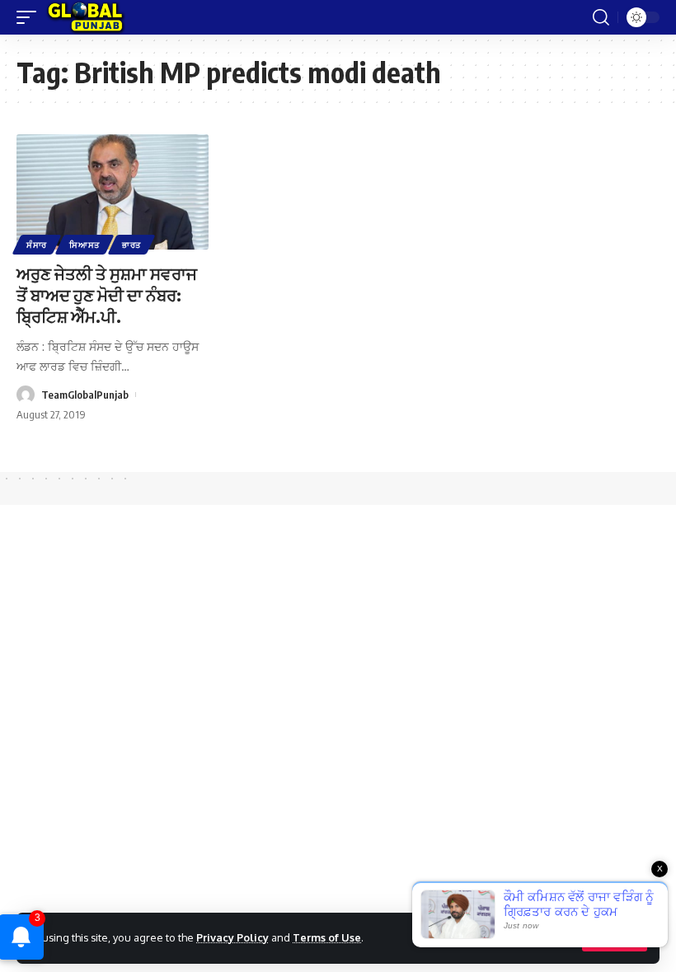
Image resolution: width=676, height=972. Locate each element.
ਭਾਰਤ (131, 245)
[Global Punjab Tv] (85, 17)
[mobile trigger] (30, 17)
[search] (601, 17)
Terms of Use (327, 937)
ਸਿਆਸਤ (84, 245)
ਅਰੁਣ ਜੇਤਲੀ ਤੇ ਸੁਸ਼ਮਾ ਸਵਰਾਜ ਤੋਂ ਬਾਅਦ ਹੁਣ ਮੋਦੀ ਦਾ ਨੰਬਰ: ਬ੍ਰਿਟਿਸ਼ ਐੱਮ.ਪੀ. (106, 294)
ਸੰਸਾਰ (36, 245)
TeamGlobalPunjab (85, 394)
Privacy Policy (232, 937)
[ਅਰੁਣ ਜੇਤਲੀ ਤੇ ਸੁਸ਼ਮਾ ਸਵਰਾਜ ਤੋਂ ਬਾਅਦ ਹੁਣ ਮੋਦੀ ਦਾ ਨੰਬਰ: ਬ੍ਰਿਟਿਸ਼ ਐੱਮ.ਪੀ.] (112, 192)
